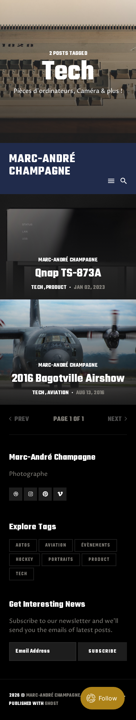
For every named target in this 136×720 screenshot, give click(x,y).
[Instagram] (30, 494)
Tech (37, 287)
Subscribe (102, 651)
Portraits (60, 560)
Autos (23, 545)
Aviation (58, 393)
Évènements (95, 545)
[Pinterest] (45, 494)
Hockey (24, 560)
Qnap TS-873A (68, 273)
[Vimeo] (59, 494)
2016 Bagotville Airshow (68, 378)
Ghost (52, 703)
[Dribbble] (15, 494)
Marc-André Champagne (42, 165)
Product (56, 287)
